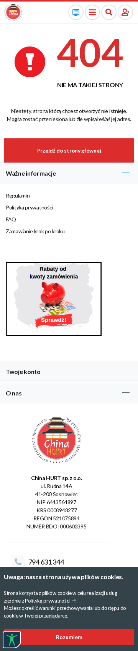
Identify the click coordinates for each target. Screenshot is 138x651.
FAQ (11, 219)
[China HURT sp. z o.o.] (13, 11)
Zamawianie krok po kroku (35, 231)
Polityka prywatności (29, 207)
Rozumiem (69, 637)
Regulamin (18, 195)
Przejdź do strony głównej (69, 150)
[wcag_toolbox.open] (12, 639)
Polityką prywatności (47, 601)
